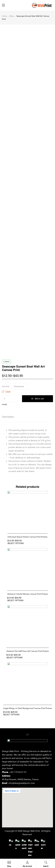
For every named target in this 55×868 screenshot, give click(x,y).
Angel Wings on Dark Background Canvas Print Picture (27, 708)
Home (4, 16)
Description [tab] (8, 416)
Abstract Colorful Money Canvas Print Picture (27, 594)
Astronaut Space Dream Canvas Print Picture (27, 536)
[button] (27, 734)
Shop (11, 16)
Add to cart (39, 398)
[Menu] (3, 5)
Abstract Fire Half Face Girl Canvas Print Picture (27, 651)
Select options (15, 543)
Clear (8, 391)
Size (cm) (5, 386)
